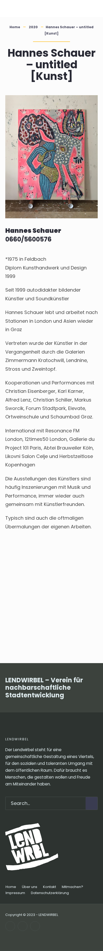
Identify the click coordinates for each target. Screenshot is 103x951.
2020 (33, 27)
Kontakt (49, 886)
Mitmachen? (72, 886)
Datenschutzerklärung (50, 892)
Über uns (29, 886)
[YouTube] (35, 926)
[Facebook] (10, 926)
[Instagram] (22, 926)
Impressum (15, 892)
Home (15, 27)
